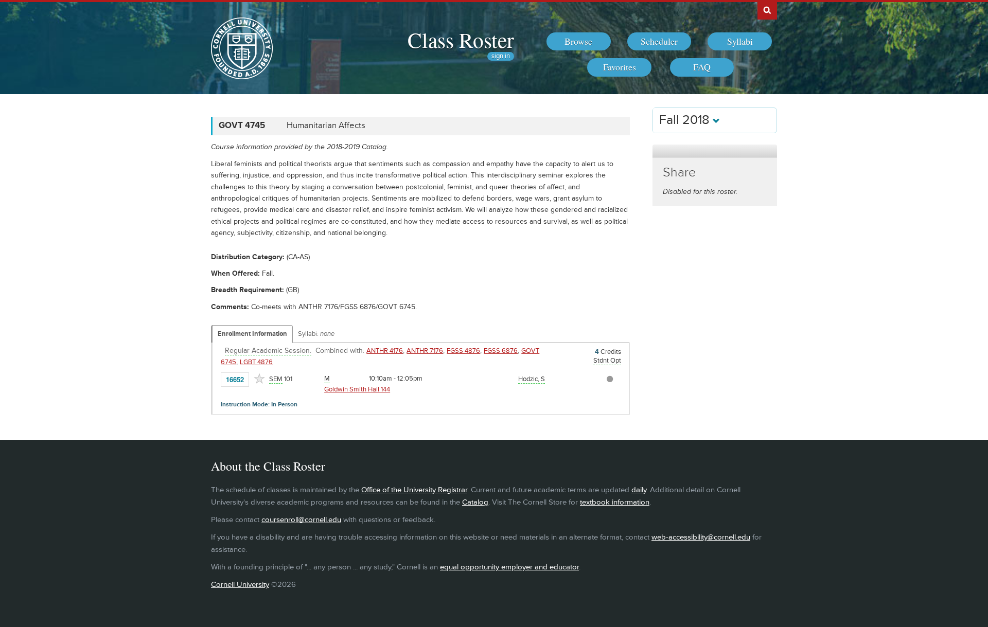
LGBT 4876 (256, 362)
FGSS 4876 (463, 351)
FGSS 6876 (501, 351)
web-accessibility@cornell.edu (700, 537)
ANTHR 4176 (384, 351)
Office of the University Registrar (414, 490)
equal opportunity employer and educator (509, 567)
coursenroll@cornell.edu (301, 520)
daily (638, 490)
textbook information (614, 502)
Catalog (475, 502)
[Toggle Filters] (714, 151)
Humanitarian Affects (326, 125)
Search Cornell (767, 10)
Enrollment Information (252, 334)
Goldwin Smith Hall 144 (357, 389)
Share (679, 172)
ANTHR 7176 (425, 351)
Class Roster (461, 39)
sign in (500, 56)
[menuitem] (578, 41)
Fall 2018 (686, 120)
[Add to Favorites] (259, 378)
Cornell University (240, 584)
